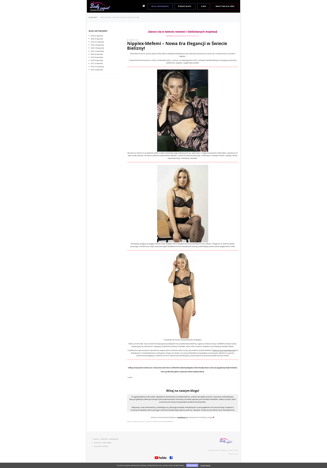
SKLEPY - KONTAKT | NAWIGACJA (106, 439)
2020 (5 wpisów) (97, 54)
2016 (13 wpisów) (97, 67)
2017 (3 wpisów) (97, 63)
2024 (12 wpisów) (97, 42)
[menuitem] (144, 6)
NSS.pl (236, 454)
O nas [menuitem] (203, 6)
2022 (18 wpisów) (97, 48)
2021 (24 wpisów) (97, 51)
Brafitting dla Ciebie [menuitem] (225, 6)
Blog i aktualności (98, 31)
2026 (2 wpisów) (97, 36)
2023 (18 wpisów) (97, 45)
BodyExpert (93, 17)
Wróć (130, 377)
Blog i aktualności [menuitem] (160, 6)
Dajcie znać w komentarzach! (224, 350)
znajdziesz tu (182, 417)
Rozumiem (192, 465)
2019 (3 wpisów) (97, 57)
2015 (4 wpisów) (97, 70)
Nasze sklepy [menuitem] (185, 6)
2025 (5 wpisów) (97, 39)
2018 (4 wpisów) (97, 60)
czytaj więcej (205, 465)
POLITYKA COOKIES (101, 446)
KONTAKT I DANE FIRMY (102, 443)
